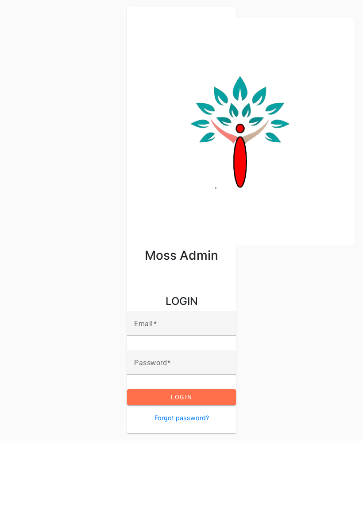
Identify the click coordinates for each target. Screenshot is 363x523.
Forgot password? (181, 418)
